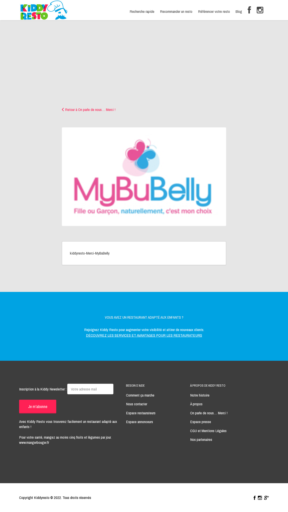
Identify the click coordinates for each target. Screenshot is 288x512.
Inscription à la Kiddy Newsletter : (43, 389)
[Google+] (266, 498)
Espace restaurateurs (140, 412)
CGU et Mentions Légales (208, 430)
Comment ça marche (140, 395)
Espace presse (200, 421)
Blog (239, 11)
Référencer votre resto (214, 11)
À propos (196, 403)
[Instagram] (260, 10)
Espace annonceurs (139, 421)
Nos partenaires (201, 439)
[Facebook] (249, 10)
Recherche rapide (142, 11)
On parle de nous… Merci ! (208, 412)
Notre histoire (199, 395)
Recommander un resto (176, 11)
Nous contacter (136, 403)
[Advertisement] (144, 73)
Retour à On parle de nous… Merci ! (90, 109)
